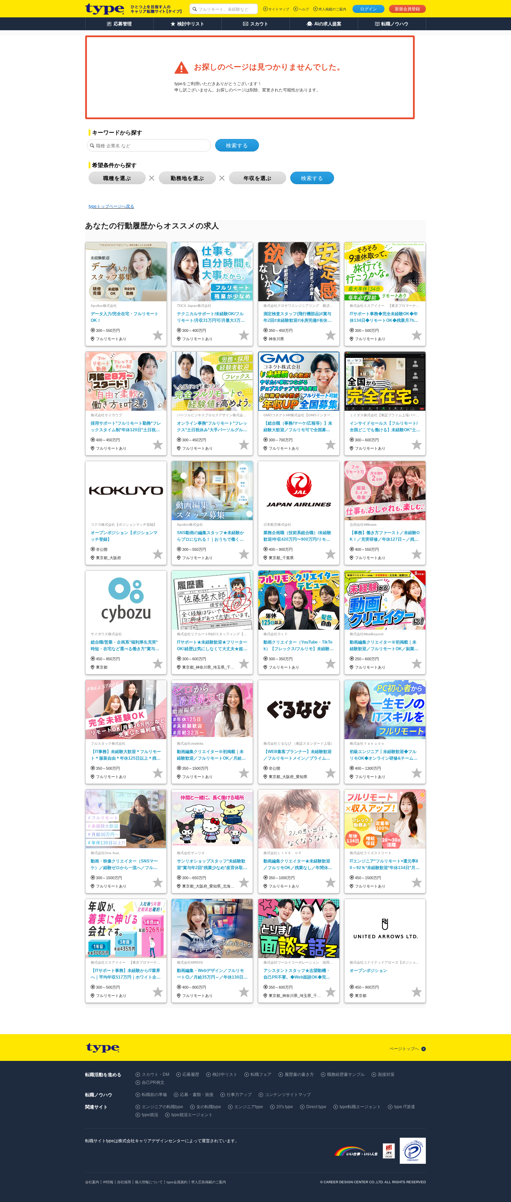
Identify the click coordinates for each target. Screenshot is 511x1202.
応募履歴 (190, 1074)
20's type (284, 1106)
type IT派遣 (404, 1106)
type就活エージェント (192, 1114)
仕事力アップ (239, 1094)
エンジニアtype (248, 1106)
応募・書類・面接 (196, 1094)
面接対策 (386, 1074)
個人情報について (149, 1182)
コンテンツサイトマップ (288, 1094)
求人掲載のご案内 (332, 9)
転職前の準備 (154, 1094)
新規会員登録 (407, 9)
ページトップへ (404, 1048)
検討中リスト (224, 1074)
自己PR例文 (153, 1082)
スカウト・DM (155, 1074)
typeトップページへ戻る (111, 206)
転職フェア (261, 1074)
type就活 (150, 1114)
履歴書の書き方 (299, 1074)
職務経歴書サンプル (346, 1074)
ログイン (368, 9)
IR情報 (108, 1182)
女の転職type (208, 1106)
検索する (237, 145)
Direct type (316, 1106)
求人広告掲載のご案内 (208, 1182)
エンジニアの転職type (162, 1106)
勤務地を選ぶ (187, 178)
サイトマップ (278, 9)
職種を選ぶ (117, 178)
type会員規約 (177, 1182)
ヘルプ (304, 9)
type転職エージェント (360, 1106)
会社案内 (92, 1182)
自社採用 (124, 1182)
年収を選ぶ (257, 178)
